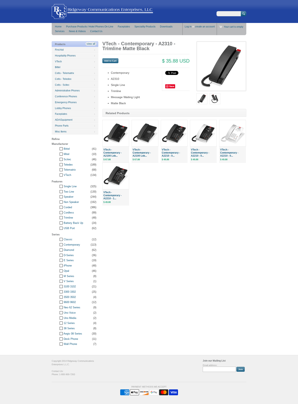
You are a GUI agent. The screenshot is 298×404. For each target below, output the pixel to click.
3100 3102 (69, 286)
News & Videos (77, 31)
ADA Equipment (63, 119)
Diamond (68, 249)
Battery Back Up (73, 222)
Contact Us (96, 31)
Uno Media (69, 318)
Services (59, 31)
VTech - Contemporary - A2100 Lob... (112, 152)
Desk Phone (70, 338)
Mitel (66, 154)
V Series (68, 281)
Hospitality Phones (65, 55)
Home (58, 26)
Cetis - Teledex (63, 79)
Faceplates (124, 26)
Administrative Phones (67, 90)
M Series (68, 276)
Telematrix (69, 169)
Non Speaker (71, 202)
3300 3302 (69, 291)
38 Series (69, 328)
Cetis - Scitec (62, 84)
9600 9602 (69, 302)
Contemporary (71, 244)
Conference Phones (66, 96)
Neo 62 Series (71, 307)
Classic (67, 239)
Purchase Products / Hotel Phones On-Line (89, 26)
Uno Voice (69, 312)
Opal (66, 270)
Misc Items (60, 131)
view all (91, 43)
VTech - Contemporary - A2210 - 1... (112, 195)
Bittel (57, 67)
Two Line (68, 191)
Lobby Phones (63, 108)
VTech (58, 61)
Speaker (68, 196)
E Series (68, 260)
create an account (205, 26)
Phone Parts (62, 125)
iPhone (67, 265)
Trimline (68, 217)
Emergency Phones (66, 102)
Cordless (68, 212)
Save (171, 86)
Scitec (67, 159)
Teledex (68, 164)
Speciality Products (144, 26)
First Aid (59, 49)
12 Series (69, 323)
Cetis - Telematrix (64, 73)
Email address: (210, 365)
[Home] (102, 17)
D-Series (68, 255)
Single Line (70, 186)
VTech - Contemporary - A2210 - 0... (171, 152)
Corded (67, 207)
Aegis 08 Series (72, 333)
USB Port (69, 228)
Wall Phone (70, 344)
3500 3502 (69, 297)
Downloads (166, 26)
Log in (188, 26)
